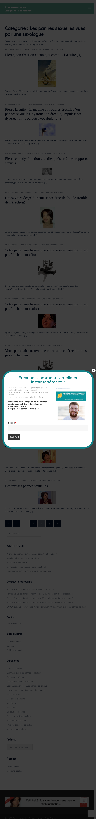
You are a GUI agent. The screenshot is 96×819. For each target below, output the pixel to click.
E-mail (12, 423)
